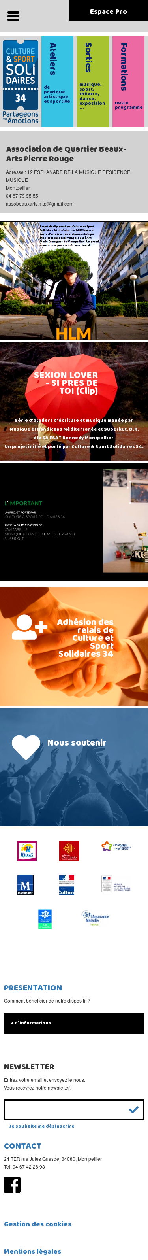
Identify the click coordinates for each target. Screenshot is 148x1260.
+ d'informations (31, 1023)
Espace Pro (108, 11)
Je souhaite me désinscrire (42, 1126)
